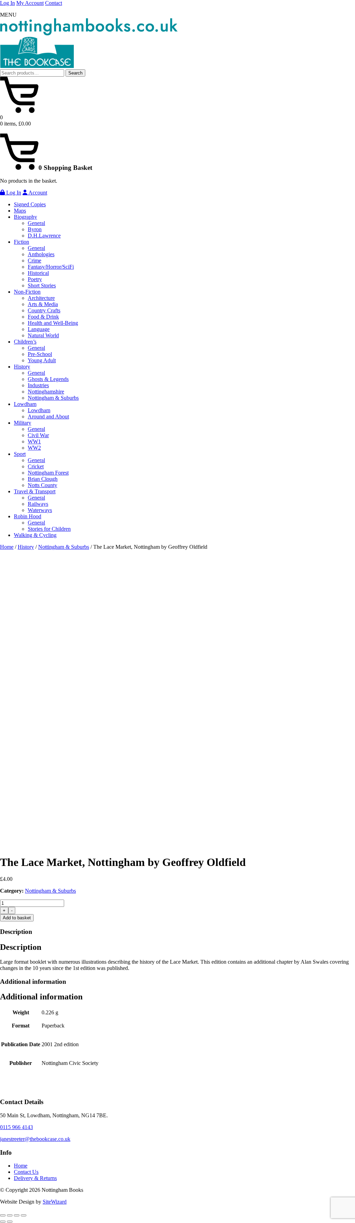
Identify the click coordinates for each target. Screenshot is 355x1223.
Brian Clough (43, 479)
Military (22, 423)
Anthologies (41, 254)
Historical (38, 273)
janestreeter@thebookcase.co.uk (35, 1139)
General (36, 223)
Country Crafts (44, 310)
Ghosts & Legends (48, 379)
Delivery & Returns (35, 1178)
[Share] (16, 1215)
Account (37, 193)
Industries (38, 385)
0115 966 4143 (16, 1127)
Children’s (25, 342)
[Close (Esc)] (23, 1215)
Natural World (43, 335)
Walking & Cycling (35, 535)
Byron (35, 229)
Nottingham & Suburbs (53, 398)
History (22, 367)
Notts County (42, 485)
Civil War (38, 435)
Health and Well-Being (53, 323)
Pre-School (40, 354)
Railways (38, 504)
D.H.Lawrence (44, 235)
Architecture (41, 298)
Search (75, 73)
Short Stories (42, 285)
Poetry (35, 279)
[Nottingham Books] (89, 33)
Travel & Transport (34, 491)
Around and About (48, 416)
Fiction (21, 242)
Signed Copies (30, 204)
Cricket (36, 466)
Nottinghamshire (46, 391)
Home (7, 547)
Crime (34, 260)
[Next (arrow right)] (9, 1222)
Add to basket (17, 917)
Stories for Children (49, 529)
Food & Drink (43, 317)
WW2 (34, 448)
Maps (20, 211)
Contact (53, 3)
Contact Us (26, 1172)
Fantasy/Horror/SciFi (51, 267)
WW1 (34, 441)
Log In (7, 3)
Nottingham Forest (48, 473)
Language (39, 329)
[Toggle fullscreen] (9, 1215)
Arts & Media (43, 304)
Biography (25, 217)
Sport (20, 454)
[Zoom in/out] (3, 1215)
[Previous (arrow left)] (3, 1222)
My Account (30, 3)
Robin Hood (27, 516)
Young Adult (42, 360)
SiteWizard (55, 1202)
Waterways (40, 510)
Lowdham (25, 404)
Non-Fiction (27, 292)
